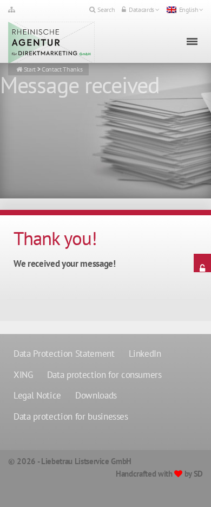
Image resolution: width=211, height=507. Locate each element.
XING (23, 375)
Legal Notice (37, 395)
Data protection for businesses (71, 416)
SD (198, 474)
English (189, 9)
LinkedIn (145, 354)
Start (30, 69)
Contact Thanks (62, 69)
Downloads (96, 395)
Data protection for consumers (104, 375)
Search (106, 9)
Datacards (141, 9)
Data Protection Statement (64, 354)
